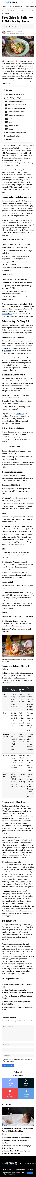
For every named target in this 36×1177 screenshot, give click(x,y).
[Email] (12, 26)
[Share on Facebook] (6, 26)
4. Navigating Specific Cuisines (16, 112)
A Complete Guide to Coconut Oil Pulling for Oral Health (17, 1008)
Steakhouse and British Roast (16, 115)
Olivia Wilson (10, 31)
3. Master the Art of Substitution (16, 108)
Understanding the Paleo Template (15, 94)
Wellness (5, 1125)
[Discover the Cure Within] (11, 2)
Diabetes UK (23, 882)
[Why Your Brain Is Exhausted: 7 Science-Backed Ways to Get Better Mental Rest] (18, 1116)
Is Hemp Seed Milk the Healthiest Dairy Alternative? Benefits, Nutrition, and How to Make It (17, 991)
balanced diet (7, 314)
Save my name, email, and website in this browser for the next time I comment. (18, 1060)
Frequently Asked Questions (13, 136)
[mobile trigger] (3, 2)
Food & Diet (7, 13)
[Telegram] (26, 1093)
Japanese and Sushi (14, 125)
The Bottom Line (10, 139)
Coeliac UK (20, 414)
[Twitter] (26, 1083)
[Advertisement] (18, 1162)
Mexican (11, 129)
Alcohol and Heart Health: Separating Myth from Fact (17, 985)
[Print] (15, 26)
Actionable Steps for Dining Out (14, 98)
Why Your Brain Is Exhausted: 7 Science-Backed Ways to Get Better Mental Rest (17, 1129)
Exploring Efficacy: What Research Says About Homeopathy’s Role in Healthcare (16, 1152)
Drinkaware (11, 828)
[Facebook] (10, 1083)
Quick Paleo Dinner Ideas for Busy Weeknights (17, 1137)
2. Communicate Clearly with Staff (17, 105)
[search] (32, 2)
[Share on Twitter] (9, 26)
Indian (10, 122)
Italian (10, 119)
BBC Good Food (16, 966)
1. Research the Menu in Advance (16, 101)
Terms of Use (11, 1174)
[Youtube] (10, 1093)
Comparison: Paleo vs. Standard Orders (16, 132)
